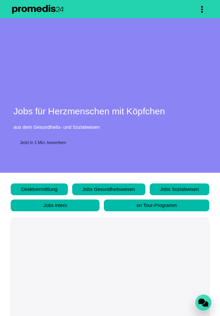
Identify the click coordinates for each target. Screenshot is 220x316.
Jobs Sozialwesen (180, 189)
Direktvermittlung (39, 189)
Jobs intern (55, 205)
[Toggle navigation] (202, 9)
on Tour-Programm (157, 205)
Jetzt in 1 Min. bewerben (43, 142)
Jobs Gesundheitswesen (109, 189)
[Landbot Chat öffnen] (203, 303)
